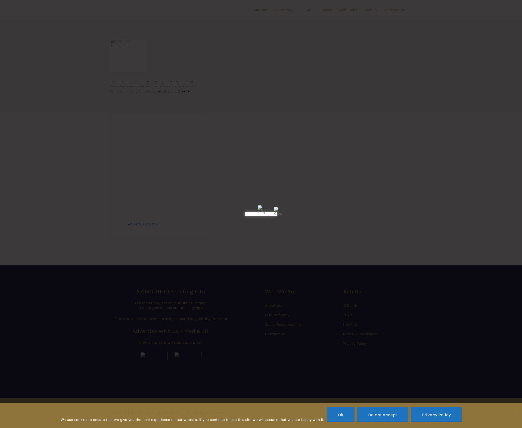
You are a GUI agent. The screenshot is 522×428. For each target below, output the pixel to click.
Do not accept (382, 414)
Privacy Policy (436, 414)
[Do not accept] (515, 415)
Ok (341, 414)
